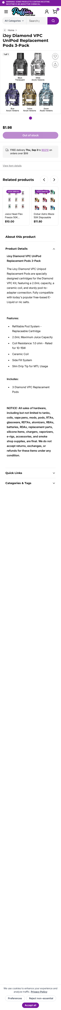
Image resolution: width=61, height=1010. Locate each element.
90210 (45, 149)
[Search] (53, 20)
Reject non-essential (41, 998)
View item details (12, 165)
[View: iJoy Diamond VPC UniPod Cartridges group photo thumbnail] (30, 118)
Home (11, 30)
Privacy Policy (39, 991)
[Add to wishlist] (55, 56)
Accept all (30, 1005)
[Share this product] (55, 64)
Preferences (15, 998)
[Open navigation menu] (6, 12)
